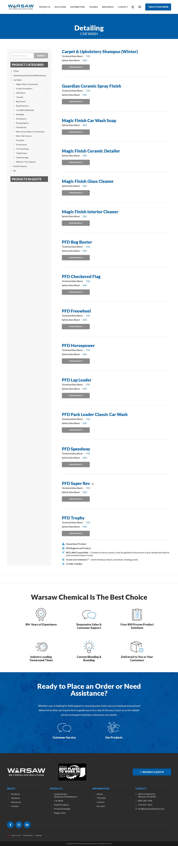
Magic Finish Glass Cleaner (88, 181)
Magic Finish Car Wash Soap (89, 120)
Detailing (20, 114)
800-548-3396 (145, 800)
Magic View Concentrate (27, 84)
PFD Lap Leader (77, 379)
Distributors (77, 7)
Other (16, 71)
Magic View (59, 813)
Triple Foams (21, 153)
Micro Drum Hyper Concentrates (30, 131)
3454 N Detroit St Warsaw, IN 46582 (147, 795)
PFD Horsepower (78, 345)
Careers (15, 806)
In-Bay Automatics (24, 88)
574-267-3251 (145, 804)
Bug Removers (22, 106)
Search (41, 55)
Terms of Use (16, 835)
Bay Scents (21, 101)
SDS (85, 60)
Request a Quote (153, 772)
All (14, 170)
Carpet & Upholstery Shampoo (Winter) (100, 51)
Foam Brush (21, 127)
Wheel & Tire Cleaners (26, 162)
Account (101, 806)
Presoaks (20, 140)
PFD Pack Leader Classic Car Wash (95, 414)
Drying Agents (22, 123)
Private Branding (62, 808)
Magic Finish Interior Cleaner (90, 211)
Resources (107, 7)
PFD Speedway (76, 448)
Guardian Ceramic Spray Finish (91, 85)
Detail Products (20, 166)
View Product (76, 67)
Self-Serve (20, 93)
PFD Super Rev (76, 483)
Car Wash (17, 80)
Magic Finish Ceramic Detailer (91, 150)
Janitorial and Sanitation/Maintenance (29, 75)
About (100, 794)
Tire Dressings (22, 149)
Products (44, 7)
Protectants (21, 144)
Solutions (60, 7)
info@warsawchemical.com (151, 808)
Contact (123, 7)
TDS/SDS (93, 7)
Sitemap (39, 835)
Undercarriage (22, 157)
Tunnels (19, 97)
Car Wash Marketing (25, 110)
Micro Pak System (24, 136)
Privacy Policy (28, 835)
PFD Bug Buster (77, 241)
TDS (88, 56)
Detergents (21, 118)
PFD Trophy (73, 517)
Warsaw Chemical (21, 6)
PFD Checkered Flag (81, 276)
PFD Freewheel (76, 310)
